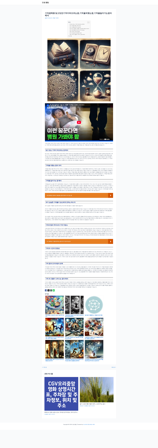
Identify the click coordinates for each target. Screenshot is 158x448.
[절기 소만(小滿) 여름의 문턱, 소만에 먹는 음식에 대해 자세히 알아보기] (97, 389)
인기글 (70, 35)
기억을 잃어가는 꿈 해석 (76, 27)
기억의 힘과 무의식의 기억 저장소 (77, 30)
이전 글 (44, 367)
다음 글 (113, 367)
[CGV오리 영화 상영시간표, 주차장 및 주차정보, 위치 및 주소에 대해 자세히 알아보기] (61, 393)
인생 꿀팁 (45, 2)
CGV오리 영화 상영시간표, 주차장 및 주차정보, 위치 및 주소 (61, 412)
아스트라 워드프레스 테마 (89, 424)
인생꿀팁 (46, 414)
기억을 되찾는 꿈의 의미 (76, 25)
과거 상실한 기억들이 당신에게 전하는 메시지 (80, 28)
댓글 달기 (82, 405)
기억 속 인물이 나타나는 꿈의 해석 (78, 34)
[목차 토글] (87, 22)
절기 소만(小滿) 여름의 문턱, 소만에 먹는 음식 (92, 404)
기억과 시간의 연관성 (75, 31)
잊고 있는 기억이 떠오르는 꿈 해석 (77, 24)
